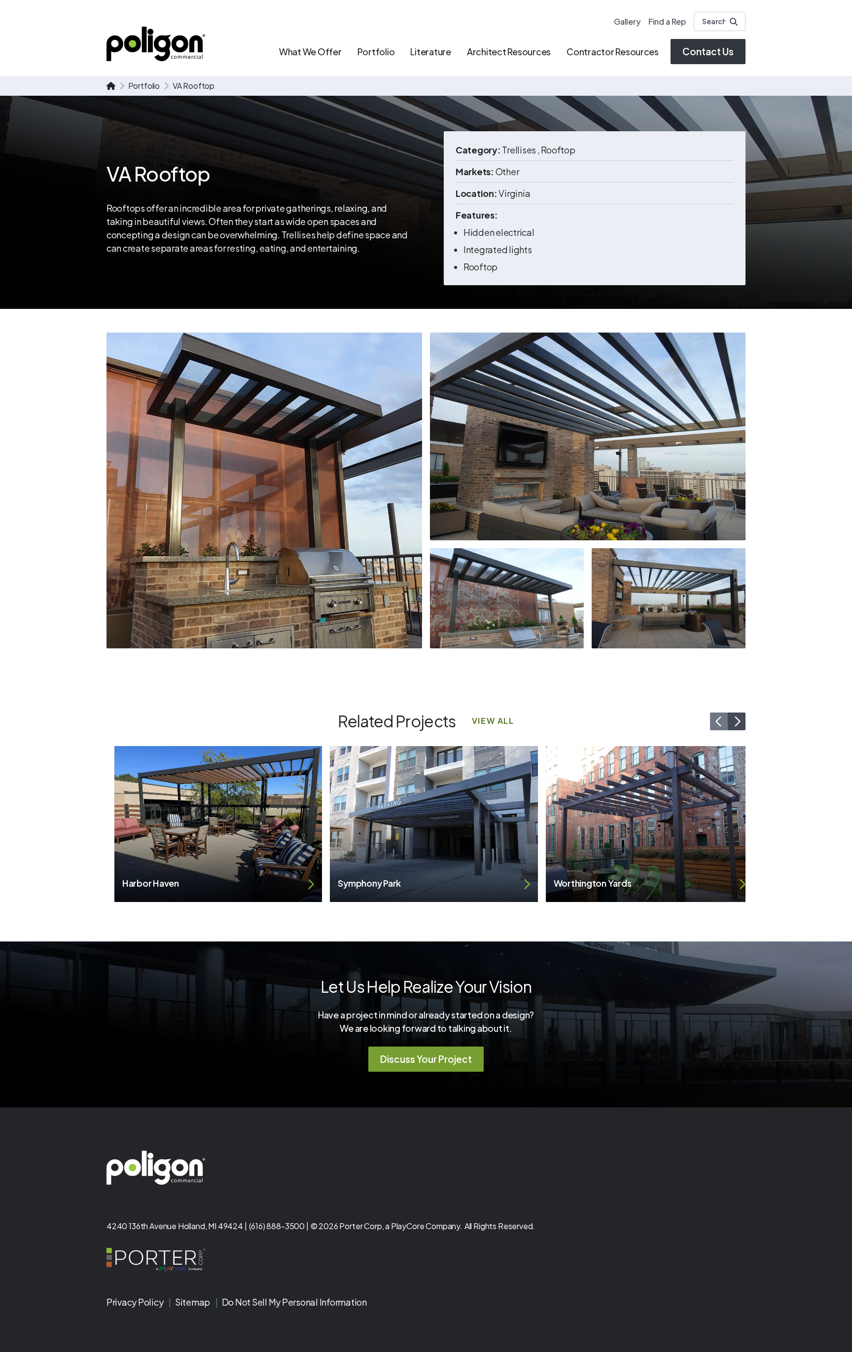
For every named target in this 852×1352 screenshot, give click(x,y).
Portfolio (144, 85)
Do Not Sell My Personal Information (294, 1302)
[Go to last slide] (719, 721)
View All (493, 720)
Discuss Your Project (426, 1059)
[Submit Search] (734, 22)
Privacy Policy (135, 1302)
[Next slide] (737, 721)
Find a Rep (667, 21)
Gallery (627, 21)
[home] (110, 86)
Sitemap (193, 1302)
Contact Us (708, 51)
